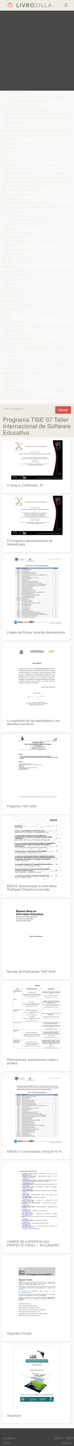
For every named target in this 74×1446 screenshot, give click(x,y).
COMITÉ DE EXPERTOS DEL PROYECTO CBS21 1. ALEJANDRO (33, 1243)
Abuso (66, 1442)
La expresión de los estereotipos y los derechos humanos (33, 722)
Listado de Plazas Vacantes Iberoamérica (36, 632)
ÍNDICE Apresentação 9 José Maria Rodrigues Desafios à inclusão (32, 888)
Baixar (63, 410)
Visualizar (14, 1415)
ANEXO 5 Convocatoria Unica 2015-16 (34, 1151)
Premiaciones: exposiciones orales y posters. (32, 1061)
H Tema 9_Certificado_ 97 (25, 485)
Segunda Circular (19, 1333)
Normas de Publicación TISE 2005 (31, 971)
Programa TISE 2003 (22, 806)
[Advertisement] (37, 50)
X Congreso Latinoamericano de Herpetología (29, 542)
